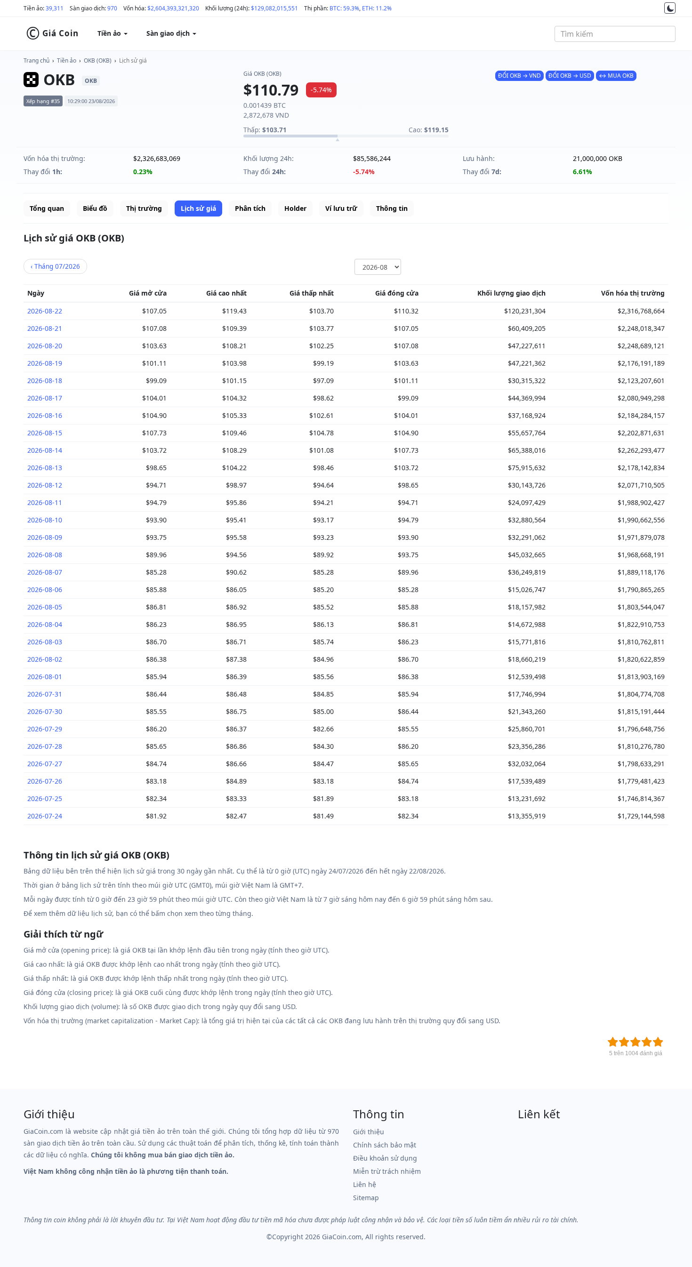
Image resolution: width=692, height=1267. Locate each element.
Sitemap (366, 1197)
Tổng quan (47, 208)
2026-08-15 (44, 432)
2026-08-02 (44, 659)
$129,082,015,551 (274, 8)
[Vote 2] (624, 1042)
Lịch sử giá (133, 60)
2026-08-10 (44, 519)
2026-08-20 (44, 345)
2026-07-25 (44, 798)
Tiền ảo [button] (110, 33)
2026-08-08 (44, 554)
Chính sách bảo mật (384, 1144)
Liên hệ (364, 1184)
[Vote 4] (646, 1042)
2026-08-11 (44, 502)
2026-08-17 (44, 397)
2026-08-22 (44, 310)
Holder (295, 208)
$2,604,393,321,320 (173, 8)
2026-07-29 (44, 728)
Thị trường (144, 208)
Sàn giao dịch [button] (169, 33)
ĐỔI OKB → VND (519, 76)
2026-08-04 (44, 624)
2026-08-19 (44, 363)
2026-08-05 (44, 606)
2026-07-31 (44, 694)
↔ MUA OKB (616, 76)
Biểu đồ (95, 208)
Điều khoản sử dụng (385, 1158)
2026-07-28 (44, 746)
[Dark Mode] (670, 8)
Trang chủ (36, 60)
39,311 (55, 8)
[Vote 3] (635, 1042)
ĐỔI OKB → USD (569, 76)
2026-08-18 (44, 380)
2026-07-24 (44, 815)
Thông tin (392, 208)
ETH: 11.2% (377, 8)
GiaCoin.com (342, 1236)
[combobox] (615, 34)
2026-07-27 (44, 763)
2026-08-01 (44, 676)
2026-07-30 (44, 711)
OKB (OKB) (98, 60)
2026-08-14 (44, 450)
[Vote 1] (613, 1042)
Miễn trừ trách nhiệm (387, 1171)
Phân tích (250, 208)
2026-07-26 (44, 781)
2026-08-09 (44, 537)
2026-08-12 (44, 485)
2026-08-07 (44, 572)
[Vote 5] (658, 1042)
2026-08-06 (44, 589)
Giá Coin (52, 33)
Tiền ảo (66, 60)
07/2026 (55, 266)
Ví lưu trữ (341, 208)
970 (112, 8)
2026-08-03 (44, 641)
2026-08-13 (44, 467)
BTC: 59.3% (344, 8)
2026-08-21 (44, 328)
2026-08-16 (44, 415)
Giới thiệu (368, 1131)
